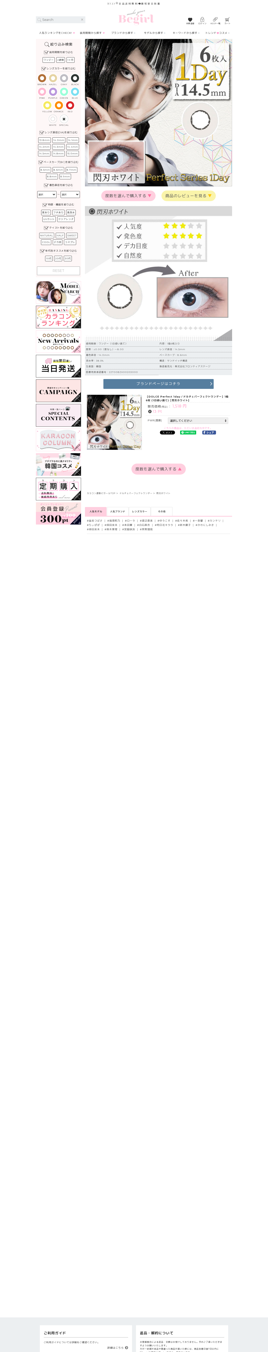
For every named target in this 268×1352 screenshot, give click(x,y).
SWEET (72, 235)
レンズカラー (139, 511)
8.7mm (71, 169)
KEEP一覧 (216, 23)
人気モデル (95, 511)
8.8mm (52, 176)
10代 (49, 258)
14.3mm (58, 146)
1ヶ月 (70, 59)
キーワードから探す (185, 32)
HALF (60, 235)
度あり (46, 212)
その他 (162, 511)
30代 (68, 258)
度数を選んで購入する (128, 195)
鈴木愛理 (112, 529)
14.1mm (73, 140)
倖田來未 (112, 525)
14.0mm (58, 140)
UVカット (49, 219)
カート (227, 23)
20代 (58, 258)
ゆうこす (165, 520)
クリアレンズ (66, 219)
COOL (46, 242)
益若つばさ (96, 520)
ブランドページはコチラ (158, 384)
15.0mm (72, 153)
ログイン (202, 23)
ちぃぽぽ (94, 525)
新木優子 (185, 525)
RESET (58, 271)
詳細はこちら (115, 1347)
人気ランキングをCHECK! (55, 32)
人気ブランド (117, 511)
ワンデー (49, 59)
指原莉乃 (114, 520)
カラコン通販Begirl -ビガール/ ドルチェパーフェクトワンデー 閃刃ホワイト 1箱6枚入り (136, 17)
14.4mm (72, 146)
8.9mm (65, 176)
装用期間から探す (91, 32)
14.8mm (58, 153)
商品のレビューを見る (188, 195)
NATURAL (46, 235)
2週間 (60, 59)
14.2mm (44, 146)
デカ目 (57, 242)
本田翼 (128, 525)
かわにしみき (206, 525)
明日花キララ (165, 525)
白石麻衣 (144, 525)
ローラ (131, 520)
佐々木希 (182, 520)
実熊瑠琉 (147, 529)
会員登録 (190, 23)
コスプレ (70, 242)
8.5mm (45, 169)
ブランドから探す (122, 32)
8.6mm (58, 169)
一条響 (199, 520)
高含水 (71, 212)
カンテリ (215, 520)
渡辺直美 (147, 520)
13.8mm (44, 140)
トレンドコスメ (216, 32)
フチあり (58, 212)
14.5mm (44, 153)
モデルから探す (153, 32)
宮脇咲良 (129, 529)
